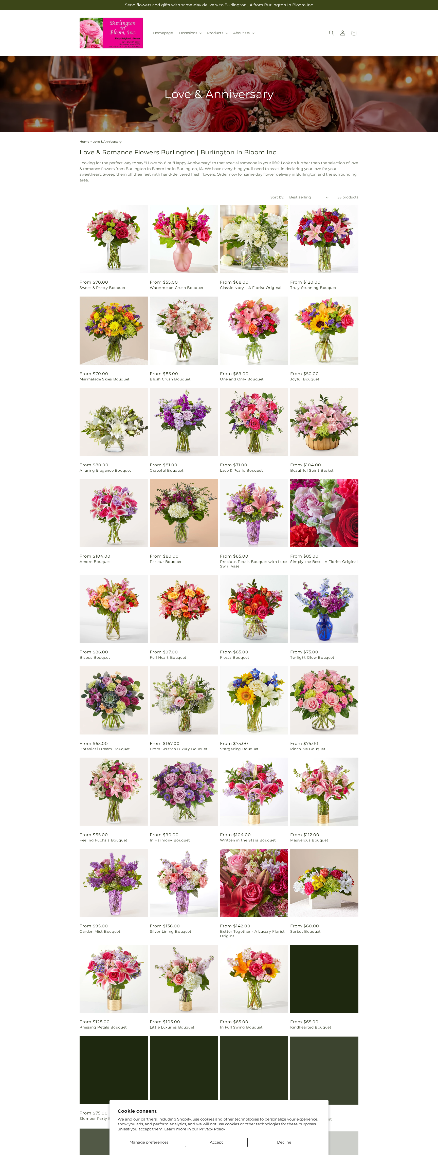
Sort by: (277, 197)
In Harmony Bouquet (170, 840)
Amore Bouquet (95, 561)
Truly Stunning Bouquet (313, 287)
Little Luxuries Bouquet (172, 1027)
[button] (190, 33)
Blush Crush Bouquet (170, 379)
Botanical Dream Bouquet (105, 749)
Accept (216, 1142)
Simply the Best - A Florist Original (324, 561)
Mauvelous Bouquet (309, 840)
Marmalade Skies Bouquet (105, 379)
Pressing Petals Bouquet (103, 1027)
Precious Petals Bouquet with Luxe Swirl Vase (253, 564)
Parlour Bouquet (166, 561)
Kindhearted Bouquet (310, 1027)
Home (84, 141)
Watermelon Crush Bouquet (177, 287)
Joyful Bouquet (304, 379)
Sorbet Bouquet (305, 931)
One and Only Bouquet (242, 379)
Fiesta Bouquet (234, 657)
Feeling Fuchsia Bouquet (103, 840)
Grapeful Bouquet (167, 470)
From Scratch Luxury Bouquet (179, 749)
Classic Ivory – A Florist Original (250, 287)
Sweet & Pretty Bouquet (102, 287)
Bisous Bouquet (95, 657)
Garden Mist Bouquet (100, 931)
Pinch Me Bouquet (308, 749)
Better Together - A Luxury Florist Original (252, 933)
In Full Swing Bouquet (241, 1027)
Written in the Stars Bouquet (248, 840)
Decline (284, 1142)
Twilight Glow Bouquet (312, 657)
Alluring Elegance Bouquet (105, 470)
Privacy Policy (212, 1129)
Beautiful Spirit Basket (312, 470)
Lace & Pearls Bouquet (241, 470)
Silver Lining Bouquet (171, 931)
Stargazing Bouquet (239, 749)
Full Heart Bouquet (168, 657)
